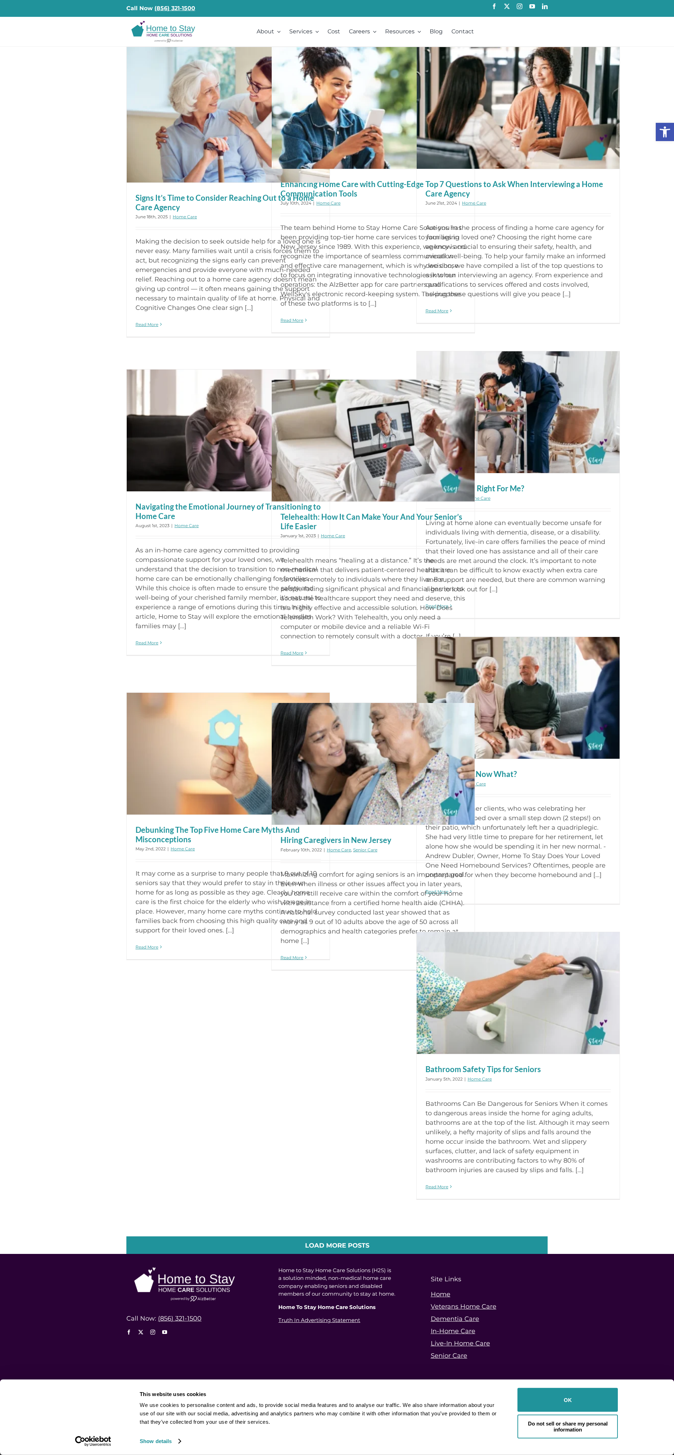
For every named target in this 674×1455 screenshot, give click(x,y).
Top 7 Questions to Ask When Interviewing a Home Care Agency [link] (514, 188)
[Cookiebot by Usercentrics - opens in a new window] (93, 1441)
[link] (665, 132)
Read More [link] (147, 324)
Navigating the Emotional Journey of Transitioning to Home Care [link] (228, 511)
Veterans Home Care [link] (463, 1306)
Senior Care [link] (365, 849)
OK (568, 1400)
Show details (156, 1441)
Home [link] (440, 1294)
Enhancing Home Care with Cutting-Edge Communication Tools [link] (352, 188)
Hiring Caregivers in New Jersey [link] (335, 840)
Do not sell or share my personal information (568, 1426)
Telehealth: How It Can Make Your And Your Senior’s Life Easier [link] (371, 521)
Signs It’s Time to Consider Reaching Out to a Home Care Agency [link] (225, 202)
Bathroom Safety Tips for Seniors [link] (483, 1069)
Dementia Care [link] (455, 1319)
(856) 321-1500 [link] (174, 8)
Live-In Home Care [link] (460, 1343)
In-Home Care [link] (453, 1331)
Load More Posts (337, 1245)
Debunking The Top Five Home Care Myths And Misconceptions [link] (218, 834)
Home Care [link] (185, 216)
